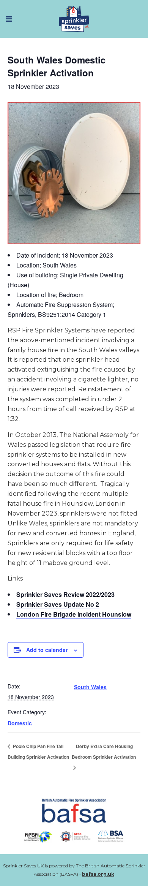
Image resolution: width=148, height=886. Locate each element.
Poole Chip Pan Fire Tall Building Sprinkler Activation (38, 751)
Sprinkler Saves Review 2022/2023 (65, 594)
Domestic (20, 723)
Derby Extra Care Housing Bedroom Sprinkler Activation (104, 751)
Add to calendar (47, 649)
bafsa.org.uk (98, 874)
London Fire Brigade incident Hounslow (73, 614)
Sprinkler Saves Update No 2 (57, 604)
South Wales (90, 687)
